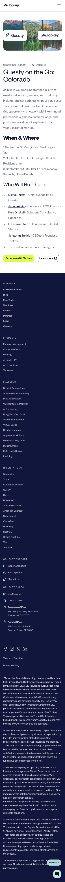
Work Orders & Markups (15, 404)
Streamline (8, 474)
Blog (5, 295)
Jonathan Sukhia (19, 236)
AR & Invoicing (10, 365)
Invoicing (7, 456)
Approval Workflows (13, 435)
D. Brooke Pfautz (19, 224)
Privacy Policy (11, 666)
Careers (7, 326)
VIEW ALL (8, 548)
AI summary (54, 862)
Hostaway (8, 527)
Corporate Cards (11, 350)
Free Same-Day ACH (14, 441)
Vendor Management (14, 420)
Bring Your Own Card (14, 415)
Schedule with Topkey (19, 258)
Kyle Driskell (16, 213)
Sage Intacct (9, 516)
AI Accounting (10, 409)
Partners (7, 316)
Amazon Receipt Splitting (16, 394)
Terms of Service (13, 658)
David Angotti (17, 195)
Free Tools (8, 300)
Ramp (6, 495)
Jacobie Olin (16, 207)
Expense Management (14, 344)
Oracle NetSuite (11, 537)
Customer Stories (12, 290)
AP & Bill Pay (9, 360)
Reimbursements (12, 430)
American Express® (13, 511)
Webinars (8, 305)
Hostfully (7, 532)
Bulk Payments (10, 446)
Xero (5, 542)
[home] (11, 6)
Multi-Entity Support (13, 451)
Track (6, 480)
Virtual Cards (10, 425)
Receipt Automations (14, 388)
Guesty (6, 490)
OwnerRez (8, 521)
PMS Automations (12, 399)
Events (6, 311)
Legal (6, 321)
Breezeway (8, 501)
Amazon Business (12, 506)
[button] (58, 5)
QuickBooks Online (13, 485)
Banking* (7, 355)
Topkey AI (8, 370)
